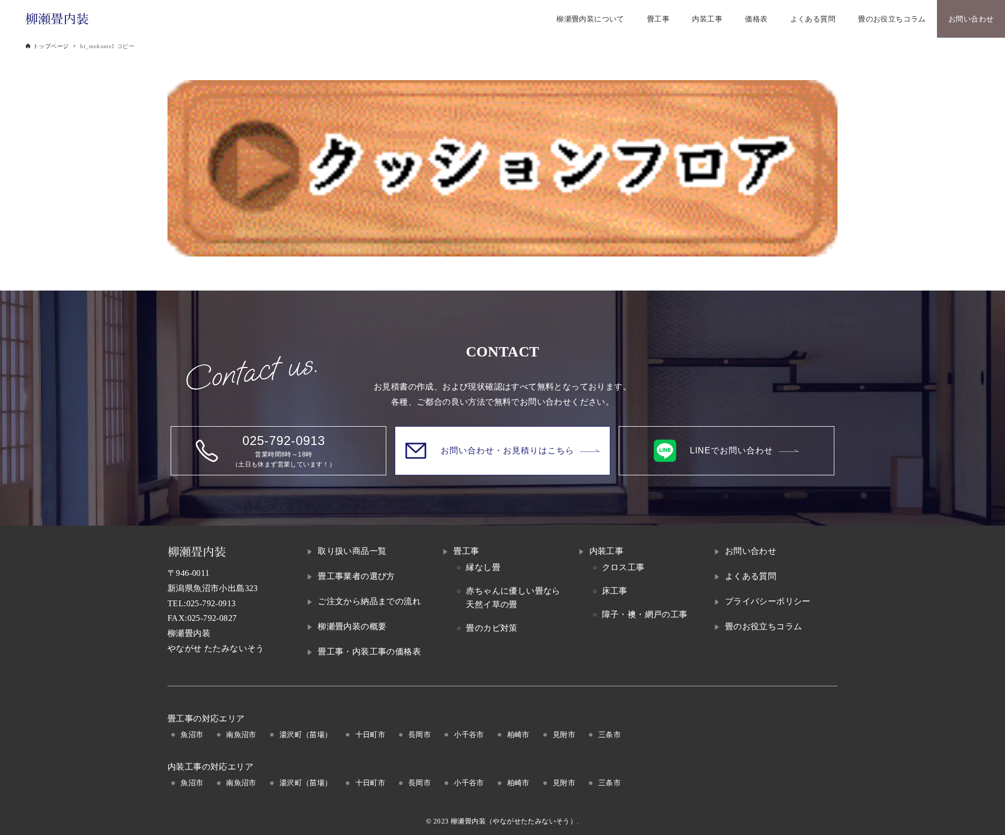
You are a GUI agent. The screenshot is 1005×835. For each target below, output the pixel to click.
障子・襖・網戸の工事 (645, 614)
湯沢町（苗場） (306, 734)
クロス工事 (623, 567)
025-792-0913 (211, 603)
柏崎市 (518, 734)
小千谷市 (469, 734)
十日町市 (370, 734)
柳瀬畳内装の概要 (352, 626)
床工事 (615, 590)
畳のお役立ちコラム (763, 626)
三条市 (609, 734)
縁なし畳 (483, 567)
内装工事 (606, 551)
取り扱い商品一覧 (352, 551)
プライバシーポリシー (768, 601)
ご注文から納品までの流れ (369, 601)
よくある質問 (750, 576)
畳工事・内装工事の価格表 (369, 651)
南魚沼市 (241, 734)
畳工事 (466, 551)
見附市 (564, 734)
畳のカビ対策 (491, 628)
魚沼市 (192, 734)
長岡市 (419, 734)
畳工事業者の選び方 (356, 576)
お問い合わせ (750, 551)
